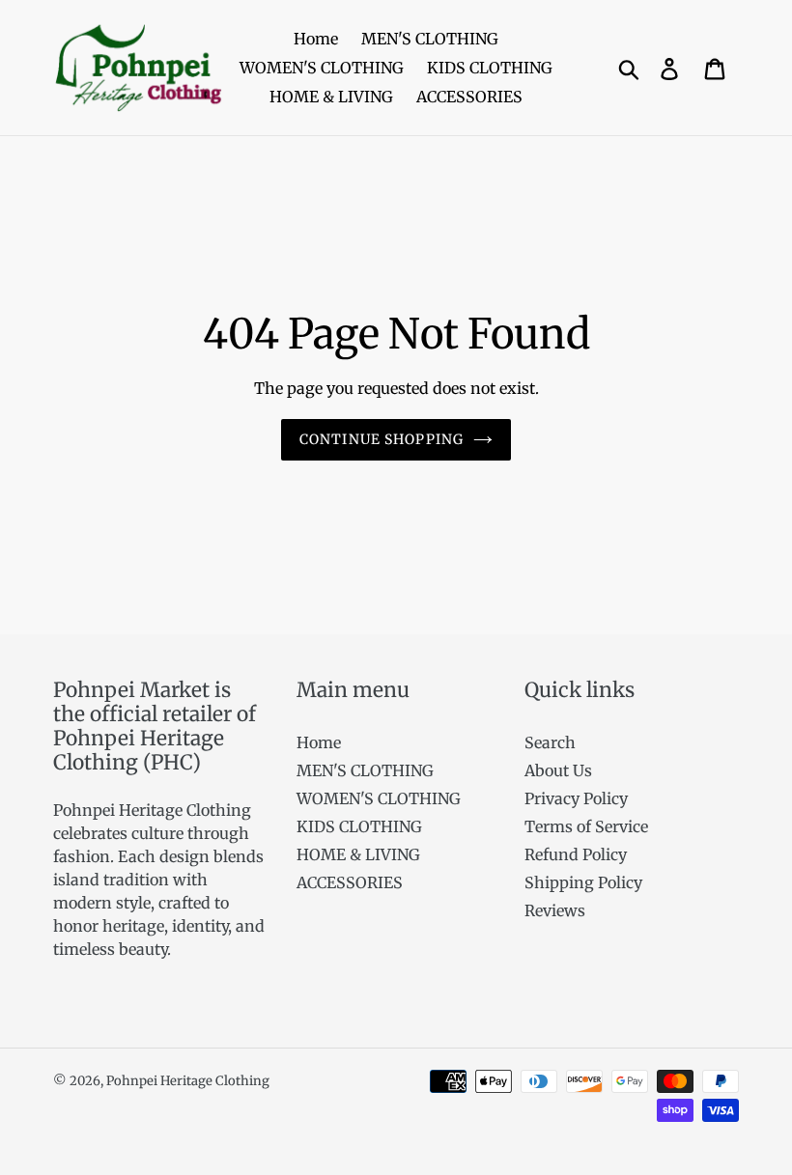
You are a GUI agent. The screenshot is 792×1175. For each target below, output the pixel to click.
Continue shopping (381, 439)
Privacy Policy (576, 798)
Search (550, 742)
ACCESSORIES (350, 882)
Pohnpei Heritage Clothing (187, 1081)
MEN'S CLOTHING (365, 770)
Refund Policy (575, 854)
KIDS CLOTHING (359, 826)
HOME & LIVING (358, 854)
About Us (558, 770)
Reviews (554, 910)
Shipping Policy (583, 882)
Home (319, 742)
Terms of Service (586, 826)
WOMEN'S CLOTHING (379, 798)
